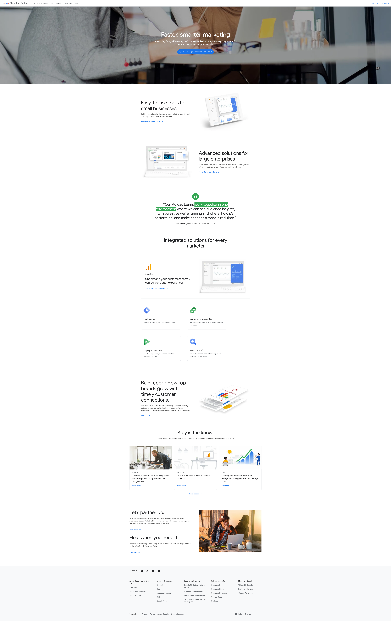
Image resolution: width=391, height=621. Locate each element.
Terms (152, 614)
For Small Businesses (41, 3)
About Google (163, 614)
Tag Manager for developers (195, 595)
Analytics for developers (193, 592)
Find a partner (135, 530)
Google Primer (162, 601)
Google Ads (215, 585)
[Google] (133, 614)
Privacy (145, 614)
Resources (68, 3)
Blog (76, 3)
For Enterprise (135, 595)
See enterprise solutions (209, 172)
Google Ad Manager (219, 593)
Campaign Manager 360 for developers (194, 600)
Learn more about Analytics (156, 288)
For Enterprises (56, 3)
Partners (374, 3)
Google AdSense (217, 589)
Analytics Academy (164, 593)
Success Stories (140, 10)
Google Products (177, 614)
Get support (135, 552)
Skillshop (160, 597)
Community (162, 10)
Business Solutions (245, 589)
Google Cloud (216, 597)
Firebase (214, 601)
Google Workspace (245, 593)
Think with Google (245, 585)
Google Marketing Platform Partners (194, 586)
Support (385, 3)
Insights (151, 10)
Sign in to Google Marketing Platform (194, 52)
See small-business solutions (152, 122)
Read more (145, 416)
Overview (133, 588)
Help (240, 614)
